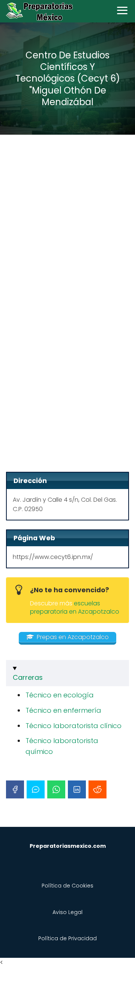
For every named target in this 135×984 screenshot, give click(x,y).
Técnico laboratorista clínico (74, 725)
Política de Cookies (67, 885)
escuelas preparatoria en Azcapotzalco (74, 607)
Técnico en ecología (60, 695)
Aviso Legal (67, 912)
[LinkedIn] (77, 789)
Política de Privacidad (67, 938)
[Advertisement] (67, 214)
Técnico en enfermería (63, 710)
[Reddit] (97, 789)
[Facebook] (15, 789)
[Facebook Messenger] (36, 789)
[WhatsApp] (56, 789)
